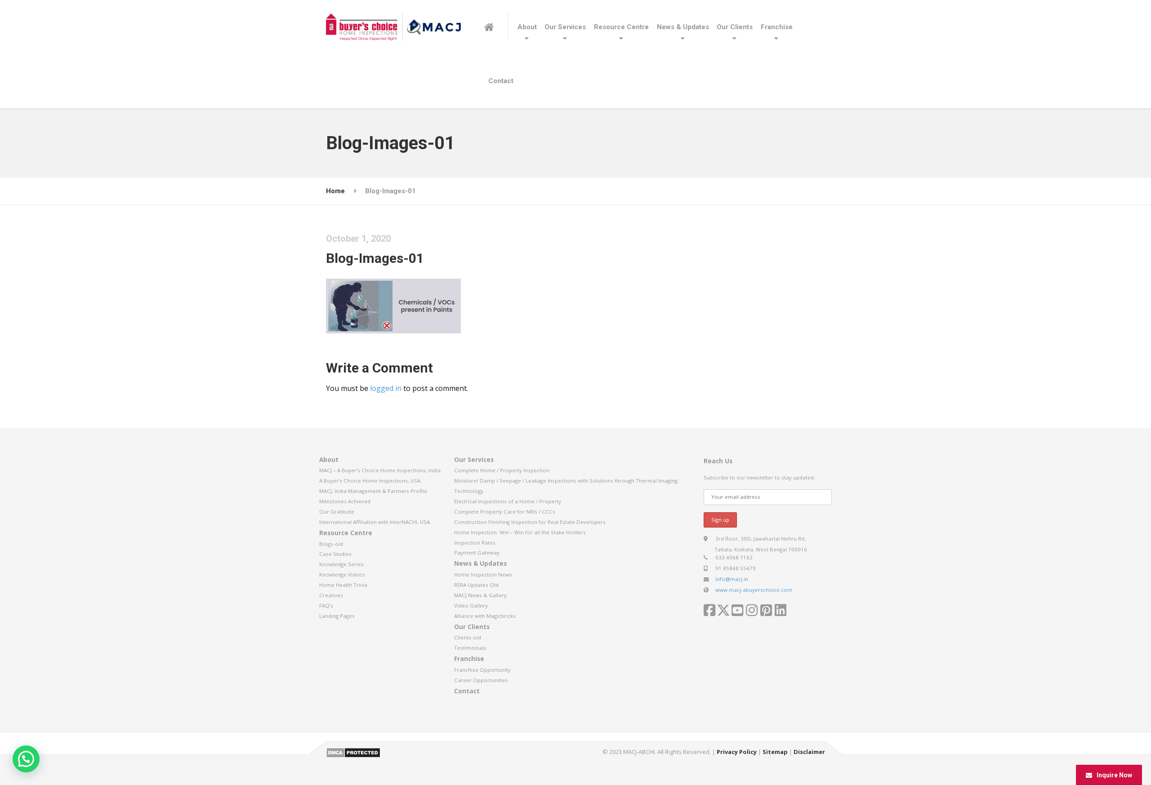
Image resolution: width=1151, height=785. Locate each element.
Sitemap (775, 752)
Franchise (777, 27)
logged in (386, 388)
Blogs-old (331, 544)
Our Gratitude (336, 511)
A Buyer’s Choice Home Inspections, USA (369, 480)
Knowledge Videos (342, 574)
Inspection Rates (474, 542)
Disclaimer (809, 752)
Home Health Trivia (343, 584)
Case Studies (335, 553)
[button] (26, 758)
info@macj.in (731, 579)
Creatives (331, 595)
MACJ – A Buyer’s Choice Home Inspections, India (380, 470)
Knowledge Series (341, 564)
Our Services (565, 27)
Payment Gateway (477, 552)
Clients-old (467, 637)
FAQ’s (326, 605)
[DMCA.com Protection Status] (353, 752)
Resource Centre (621, 27)
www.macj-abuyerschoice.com (753, 589)
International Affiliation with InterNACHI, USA (374, 522)
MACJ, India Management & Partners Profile (373, 491)
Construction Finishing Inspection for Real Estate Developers (530, 522)
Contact (500, 81)
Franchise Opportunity (482, 669)
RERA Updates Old (476, 584)
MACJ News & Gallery (480, 595)
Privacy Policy (737, 752)
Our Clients (735, 27)
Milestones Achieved (344, 501)
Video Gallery (471, 605)
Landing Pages (337, 615)
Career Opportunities (481, 680)
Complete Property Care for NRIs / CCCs (504, 511)
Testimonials (470, 647)
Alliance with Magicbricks (485, 615)
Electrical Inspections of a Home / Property (507, 501)
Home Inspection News (483, 574)
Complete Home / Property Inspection (501, 470)
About (527, 27)
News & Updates (683, 27)
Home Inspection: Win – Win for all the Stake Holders (520, 532)
